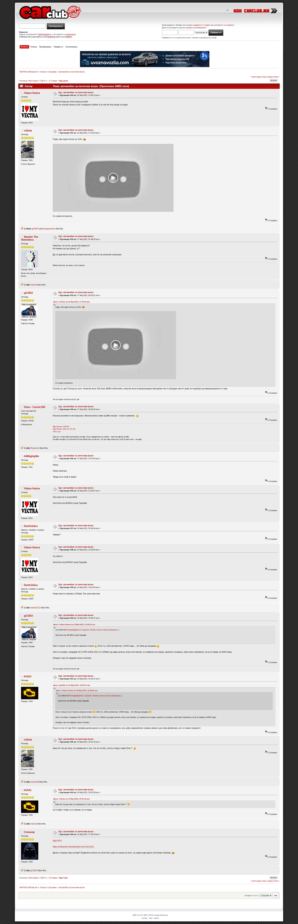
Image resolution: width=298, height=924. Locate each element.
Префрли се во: (251, 895)
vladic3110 (36, 607)
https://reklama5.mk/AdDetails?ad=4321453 (73, 847)
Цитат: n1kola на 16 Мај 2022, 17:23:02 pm (71, 302)
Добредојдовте (44, 34)
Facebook (50, 37)
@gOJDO (57, 840)
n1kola (28, 130)
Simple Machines (161, 915)
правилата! (71, 34)
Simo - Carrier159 (34, 407)
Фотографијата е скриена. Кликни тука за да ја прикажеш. (91, 630)
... (48, 81)
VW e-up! (57, 432)
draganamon (49, 229)
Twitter (68, 37)
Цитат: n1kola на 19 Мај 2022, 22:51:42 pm (71, 799)
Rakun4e (35, 448)
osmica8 (34, 782)
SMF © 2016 (148, 915)
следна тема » (273, 77)
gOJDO (35, 229)
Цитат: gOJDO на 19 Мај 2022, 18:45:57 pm (71, 685)
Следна (54, 81)
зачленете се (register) (224, 25)
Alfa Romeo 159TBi (61, 427)
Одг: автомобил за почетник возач (75, 92)
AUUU (27, 676)
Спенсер (29, 832)
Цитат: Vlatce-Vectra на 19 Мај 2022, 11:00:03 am (74, 624)
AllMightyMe (31, 456)
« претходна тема (258, 77)
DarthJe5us (31, 526)
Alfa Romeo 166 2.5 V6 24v (64, 429)
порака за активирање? (196, 28)
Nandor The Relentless (29, 238)
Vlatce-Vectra (32, 92)
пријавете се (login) (201, 25)
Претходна (33, 81)
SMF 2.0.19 (137, 915)
